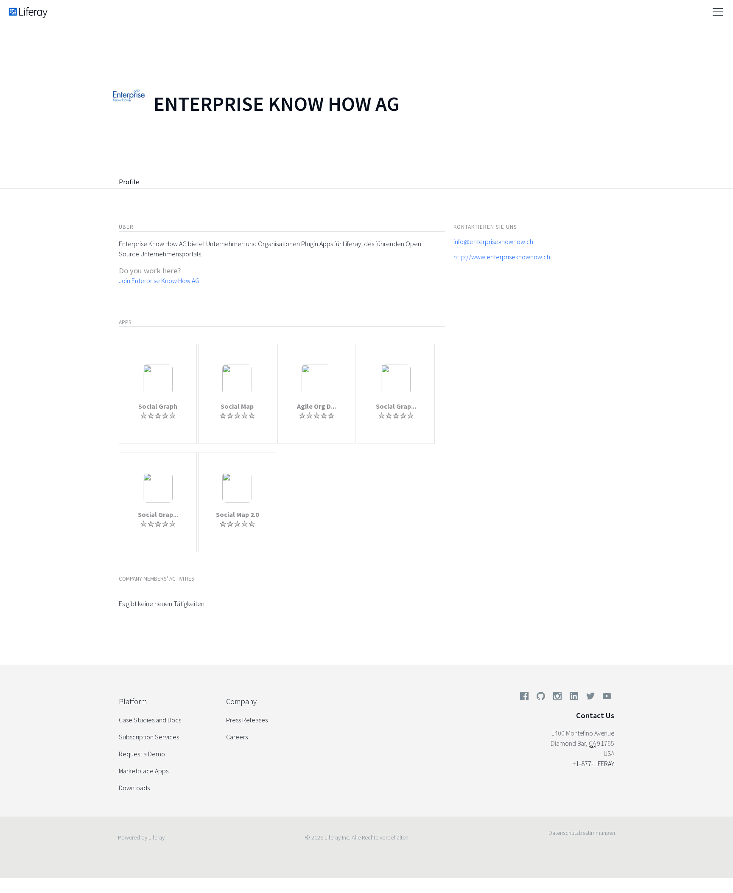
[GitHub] (540, 697)
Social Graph (157, 406)
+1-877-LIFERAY (593, 763)
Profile (129, 181)
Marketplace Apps (143, 771)
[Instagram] (557, 697)
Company (241, 701)
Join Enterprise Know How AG (159, 280)
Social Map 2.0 (237, 514)
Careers (237, 737)
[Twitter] (590, 697)
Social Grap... (396, 406)
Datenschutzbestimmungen (581, 833)
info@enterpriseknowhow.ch (493, 241)
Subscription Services (149, 737)
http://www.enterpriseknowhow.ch (501, 257)
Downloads (134, 787)
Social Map (237, 406)
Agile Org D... (316, 406)
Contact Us (595, 715)
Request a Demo (142, 754)
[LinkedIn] (574, 697)
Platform (133, 701)
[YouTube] (605, 697)
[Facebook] (524, 697)
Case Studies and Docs (150, 720)
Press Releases (247, 720)
